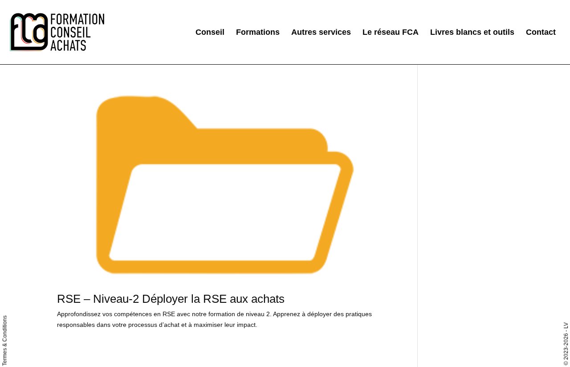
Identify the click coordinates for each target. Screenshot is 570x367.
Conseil (209, 33)
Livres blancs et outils (472, 33)
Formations (258, 33)
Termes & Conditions (5, 341)
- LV (566, 327)
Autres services (321, 33)
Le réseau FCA (390, 33)
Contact (541, 33)
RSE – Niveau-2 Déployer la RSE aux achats (171, 298)
